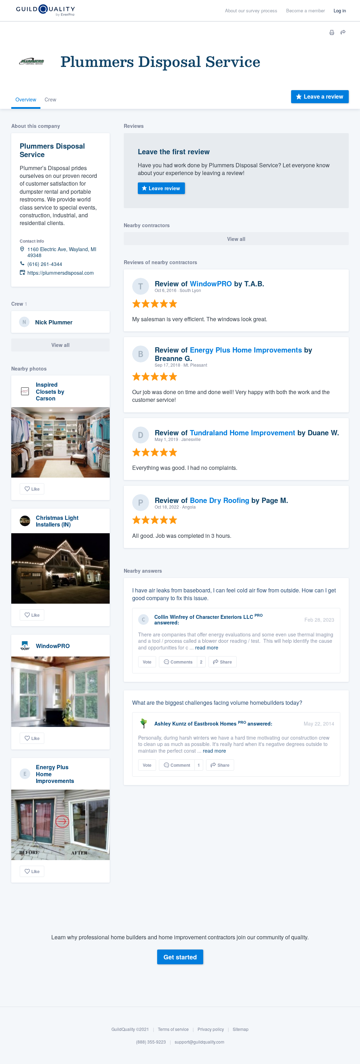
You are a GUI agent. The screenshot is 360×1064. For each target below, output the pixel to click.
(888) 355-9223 (151, 1042)
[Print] (332, 32)
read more (206, 647)
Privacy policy (211, 1029)
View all (60, 344)
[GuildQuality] (45, 10)
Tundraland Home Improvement (242, 432)
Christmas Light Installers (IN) (57, 521)
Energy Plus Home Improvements (246, 349)
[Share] (343, 32)
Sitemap (241, 1029)
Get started (180, 957)
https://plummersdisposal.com (60, 273)
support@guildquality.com (199, 1042)
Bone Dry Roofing (219, 500)
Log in (340, 10)
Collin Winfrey (171, 616)
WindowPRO (53, 646)
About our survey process (251, 10)
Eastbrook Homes (215, 723)
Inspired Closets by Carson (50, 391)
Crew (50, 99)
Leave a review (323, 96)
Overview (25, 99)
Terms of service (173, 1029)
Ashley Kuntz (170, 723)
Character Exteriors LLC (224, 616)
